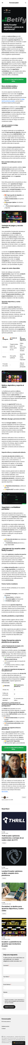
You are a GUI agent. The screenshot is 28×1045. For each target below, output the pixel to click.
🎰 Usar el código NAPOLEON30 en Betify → (14, 80)
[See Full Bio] (8, 791)
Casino (24, 797)
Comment (6, 965)
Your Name (6, 976)
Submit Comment (9, 1007)
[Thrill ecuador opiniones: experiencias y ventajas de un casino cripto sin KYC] (14, 821)
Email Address (7, 984)
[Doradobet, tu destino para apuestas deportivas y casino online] (14, 892)
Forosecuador (14, 3)
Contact (3, 1028)
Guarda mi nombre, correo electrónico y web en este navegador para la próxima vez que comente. (14, 1001)
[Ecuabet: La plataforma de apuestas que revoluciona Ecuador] (14, 927)
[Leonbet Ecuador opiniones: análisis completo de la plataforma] (14, 856)
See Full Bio (5, 791)
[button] (2, 2)
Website (5, 992)
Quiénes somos (5, 1026)
